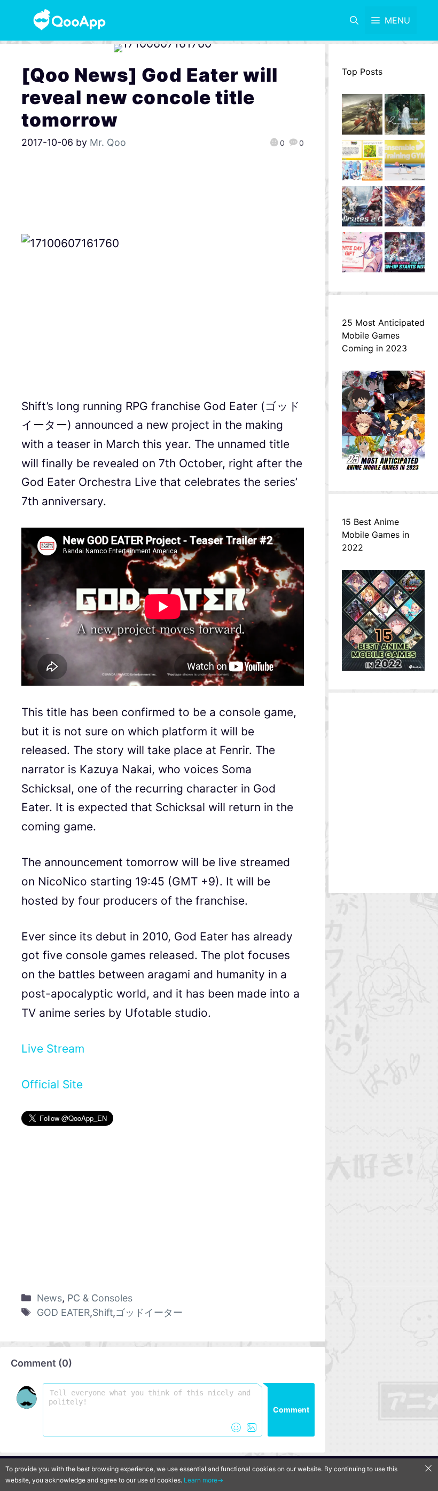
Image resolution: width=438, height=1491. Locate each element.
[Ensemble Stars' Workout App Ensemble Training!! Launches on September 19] (405, 163)
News (49, 1298)
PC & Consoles (99, 1298)
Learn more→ (203, 1480)
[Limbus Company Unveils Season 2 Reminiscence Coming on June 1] (405, 117)
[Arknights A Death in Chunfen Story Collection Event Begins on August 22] (362, 117)
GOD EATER (63, 1312)
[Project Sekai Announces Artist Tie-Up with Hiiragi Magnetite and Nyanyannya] (362, 163)
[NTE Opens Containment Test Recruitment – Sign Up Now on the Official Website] (405, 255)
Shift (102, 1312)
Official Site (52, 1084)
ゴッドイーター (149, 1312)
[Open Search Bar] (354, 20)
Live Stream (52, 1048)
